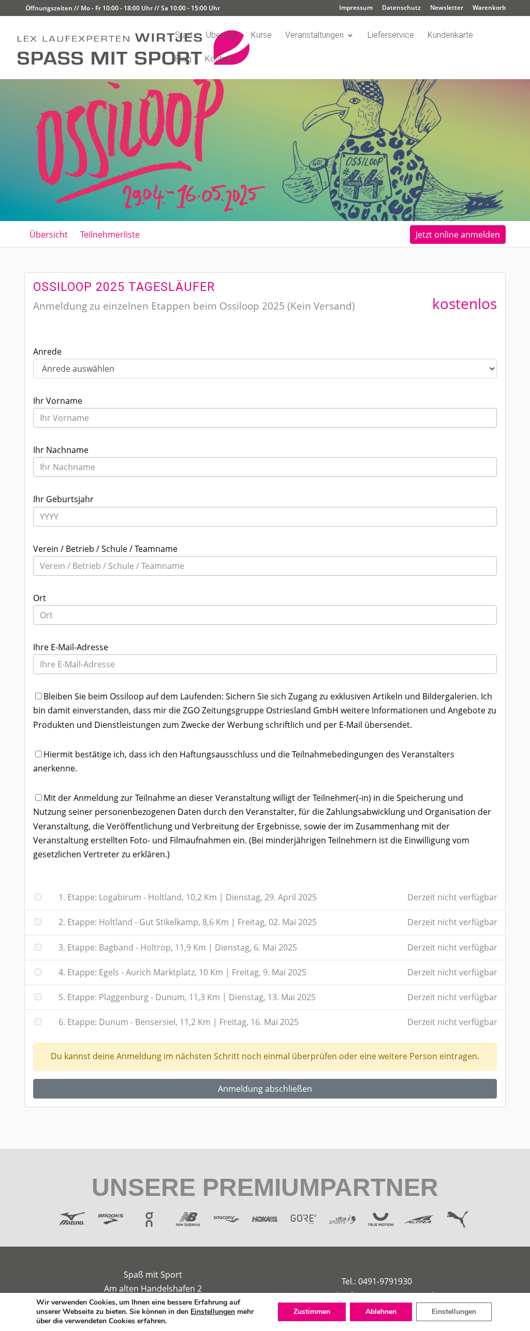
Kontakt (219, 59)
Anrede (47, 351)
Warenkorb (489, 8)
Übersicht (49, 234)
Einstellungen (212, 1312)
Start (184, 36)
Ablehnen (380, 1312)
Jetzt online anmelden (458, 234)
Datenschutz (401, 8)
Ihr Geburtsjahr (63, 499)
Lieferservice (390, 36)
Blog (183, 59)
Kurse (261, 36)
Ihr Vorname (57, 400)
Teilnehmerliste (110, 234)
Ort (39, 598)
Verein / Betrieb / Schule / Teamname (105, 548)
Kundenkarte (450, 36)
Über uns (222, 36)
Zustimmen (311, 1312)
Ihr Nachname (61, 450)
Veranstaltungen (314, 36)
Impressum (356, 8)
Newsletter (446, 8)
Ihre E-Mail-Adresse (70, 647)
